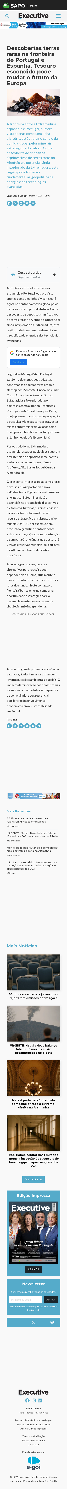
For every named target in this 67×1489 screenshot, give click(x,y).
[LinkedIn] (21, 203)
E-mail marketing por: (33, 1452)
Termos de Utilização (33, 1436)
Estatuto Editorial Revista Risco (34, 1424)
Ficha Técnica (33, 1408)
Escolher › (18, 362)
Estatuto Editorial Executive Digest (33, 1420)
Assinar (33, 1269)
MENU (33, 5)
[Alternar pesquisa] (7, 16)
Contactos (33, 1444)
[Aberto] (58, 16)
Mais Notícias (33, 1179)
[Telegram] (38, 725)
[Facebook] (9, 203)
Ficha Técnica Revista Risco (33, 1412)
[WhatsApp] (27, 203)
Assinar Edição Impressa (33, 1428)
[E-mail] (33, 203)
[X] (15, 203)
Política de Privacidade (33, 1440)
